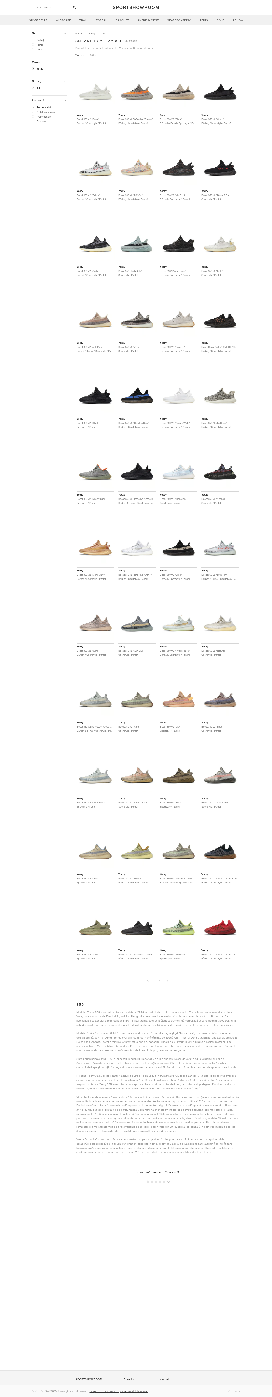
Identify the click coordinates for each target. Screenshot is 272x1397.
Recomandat (44, 107)
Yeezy (40, 68)
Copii (39, 49)
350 (38, 88)
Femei (40, 44)
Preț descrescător (46, 112)
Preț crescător (44, 116)
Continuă (234, 1391)
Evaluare (41, 121)
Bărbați (40, 40)
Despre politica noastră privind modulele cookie (119, 1391)
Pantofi (79, 33)
